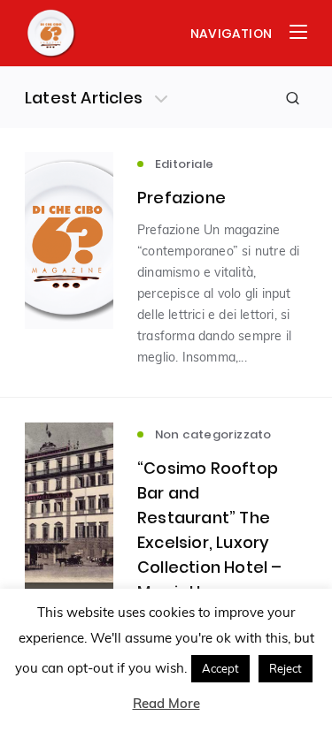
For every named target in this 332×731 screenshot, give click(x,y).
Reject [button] (285, 668)
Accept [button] (220, 668)
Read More (166, 703)
